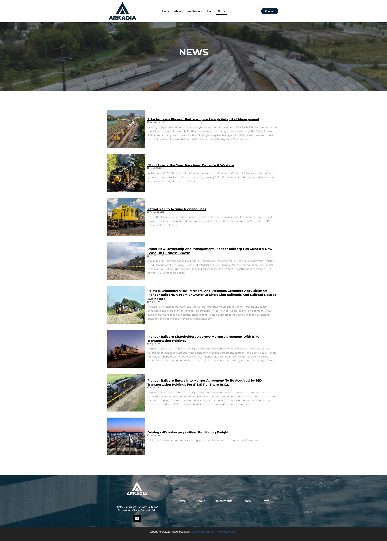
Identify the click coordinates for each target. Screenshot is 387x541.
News (221, 11)
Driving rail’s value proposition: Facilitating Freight (188, 432)
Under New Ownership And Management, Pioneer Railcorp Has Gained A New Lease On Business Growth (209, 251)
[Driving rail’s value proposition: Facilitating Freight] (126, 436)
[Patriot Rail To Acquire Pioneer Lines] (126, 217)
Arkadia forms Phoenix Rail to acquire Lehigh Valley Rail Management (203, 119)
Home (166, 11)
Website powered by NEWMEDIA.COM (214, 531)
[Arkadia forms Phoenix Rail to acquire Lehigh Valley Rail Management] (126, 129)
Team (210, 11)
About (178, 11)
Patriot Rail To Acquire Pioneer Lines (176, 209)
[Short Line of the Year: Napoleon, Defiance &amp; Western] (126, 173)
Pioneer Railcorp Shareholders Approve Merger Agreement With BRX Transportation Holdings (203, 338)
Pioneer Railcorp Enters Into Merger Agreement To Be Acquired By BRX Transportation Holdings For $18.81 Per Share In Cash (204, 382)
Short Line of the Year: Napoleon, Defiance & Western (190, 165)
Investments (194, 11)
